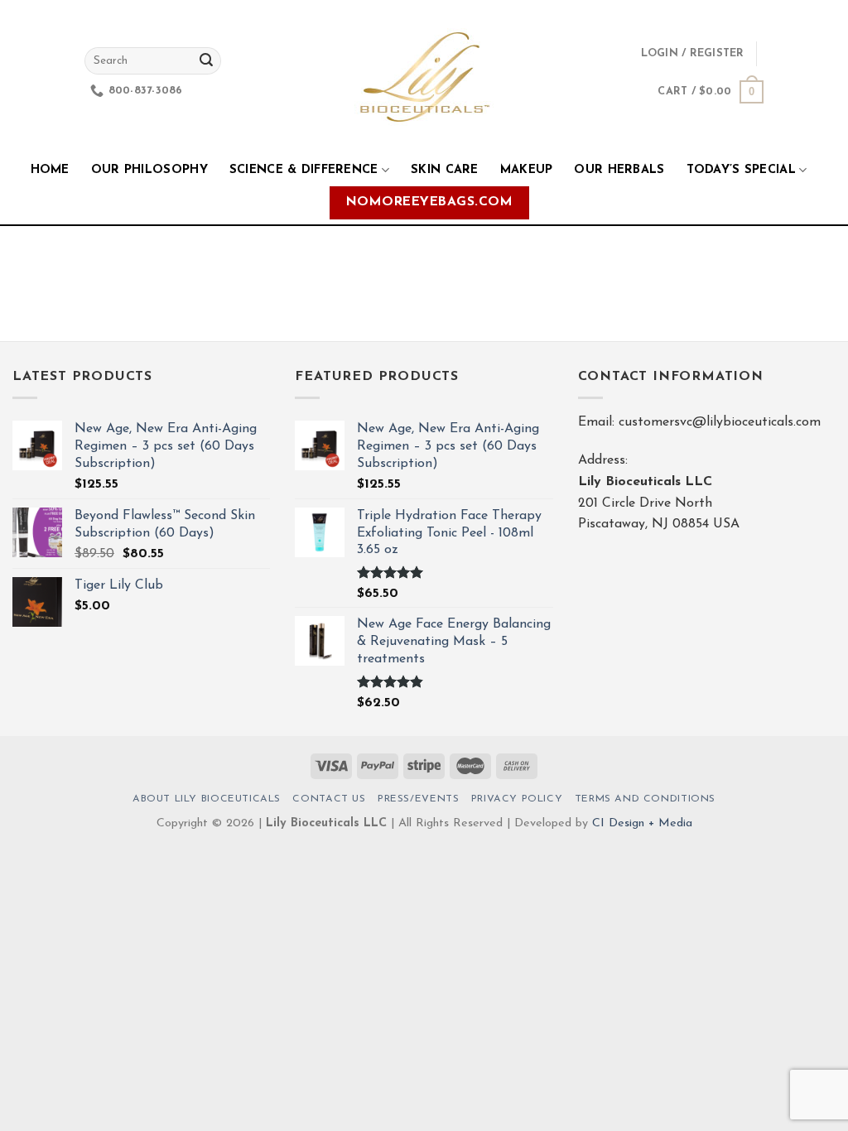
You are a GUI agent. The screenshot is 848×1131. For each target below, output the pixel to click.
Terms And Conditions (645, 799)
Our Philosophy (149, 170)
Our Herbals (619, 170)
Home (50, 170)
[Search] (206, 61)
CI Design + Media (642, 823)
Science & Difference (303, 170)
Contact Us (328, 799)
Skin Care (445, 170)
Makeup (526, 170)
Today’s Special (741, 170)
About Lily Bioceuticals (206, 799)
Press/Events (418, 799)
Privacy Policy (517, 799)
